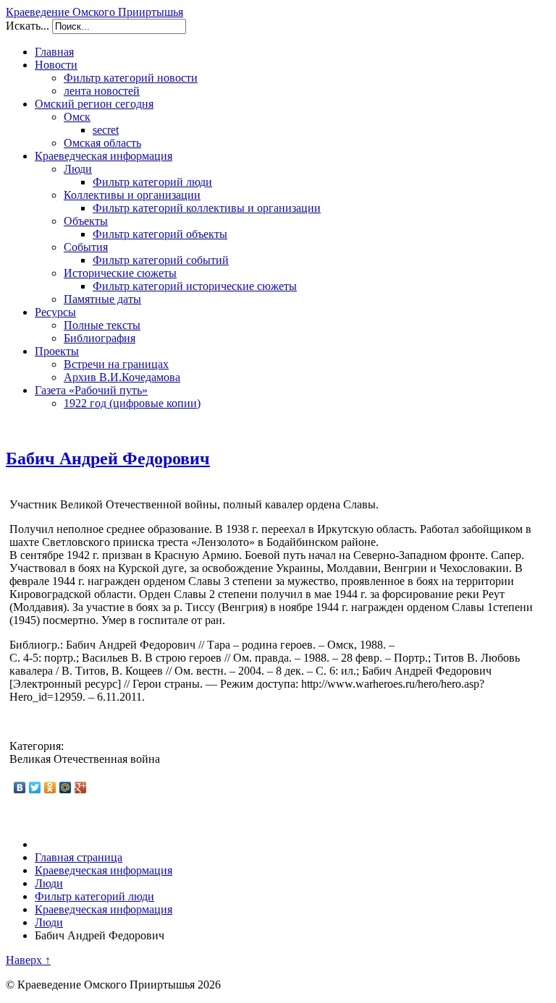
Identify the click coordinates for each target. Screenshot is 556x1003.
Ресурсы (55, 312)
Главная (54, 52)
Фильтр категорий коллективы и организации (207, 208)
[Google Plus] (80, 787)
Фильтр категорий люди (152, 182)
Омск (77, 117)
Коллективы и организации (132, 195)
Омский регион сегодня (94, 104)
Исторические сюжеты (120, 273)
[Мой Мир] (65, 787)
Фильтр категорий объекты (160, 234)
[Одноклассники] (50, 787)
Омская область (102, 143)
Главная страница (78, 857)
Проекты (57, 351)
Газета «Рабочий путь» (91, 390)
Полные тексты (102, 325)
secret (106, 130)
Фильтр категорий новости (131, 78)
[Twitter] (35, 787)
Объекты (86, 221)
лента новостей (102, 91)
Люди (78, 169)
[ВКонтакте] (20, 787)
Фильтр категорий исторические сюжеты (195, 286)
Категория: (36, 746)
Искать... (27, 26)
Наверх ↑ (28, 960)
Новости (56, 65)
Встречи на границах (116, 364)
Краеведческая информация (103, 156)
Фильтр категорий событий (161, 260)
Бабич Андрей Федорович (108, 458)
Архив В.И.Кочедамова (122, 377)
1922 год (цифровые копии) (132, 403)
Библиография (99, 338)
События (86, 247)
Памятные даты (102, 299)
